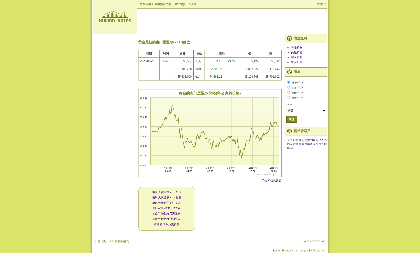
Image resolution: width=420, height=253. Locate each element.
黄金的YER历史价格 (167, 224)
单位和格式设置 (272, 180)
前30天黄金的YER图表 (166, 192)
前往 (291, 119)
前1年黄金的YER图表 (166, 208)
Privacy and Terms (313, 241)
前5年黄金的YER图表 (166, 218)
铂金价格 (297, 57)
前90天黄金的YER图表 (166, 202)
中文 (320, 4)
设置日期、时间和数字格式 (112, 241)
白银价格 (297, 52)
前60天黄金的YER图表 (166, 197)
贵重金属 (145, 4)
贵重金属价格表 (303, 144)
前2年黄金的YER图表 (166, 213)
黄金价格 (297, 47)
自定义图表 (320, 140)
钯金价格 (297, 62)
